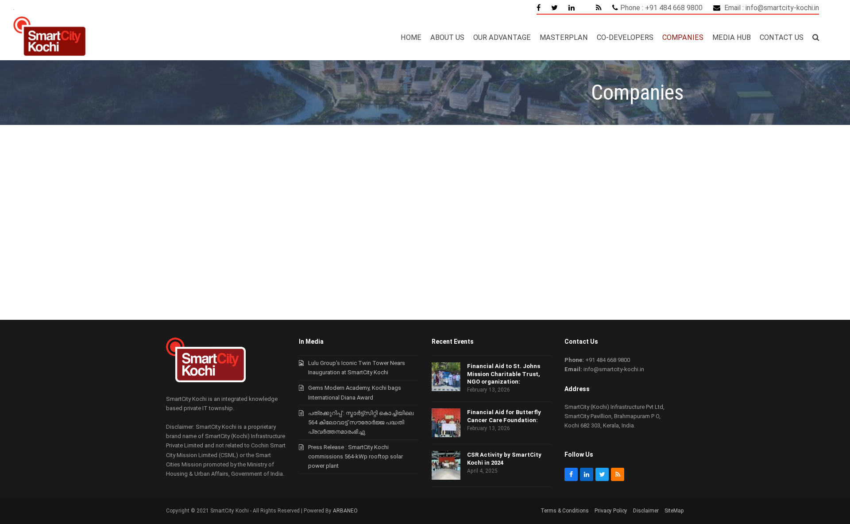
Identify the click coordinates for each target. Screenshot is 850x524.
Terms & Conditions (565, 511)
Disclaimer (646, 511)
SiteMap (674, 511)
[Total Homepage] (206, 380)
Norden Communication (70, 268)
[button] (815, 37)
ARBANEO (345, 511)
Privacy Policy (611, 511)
